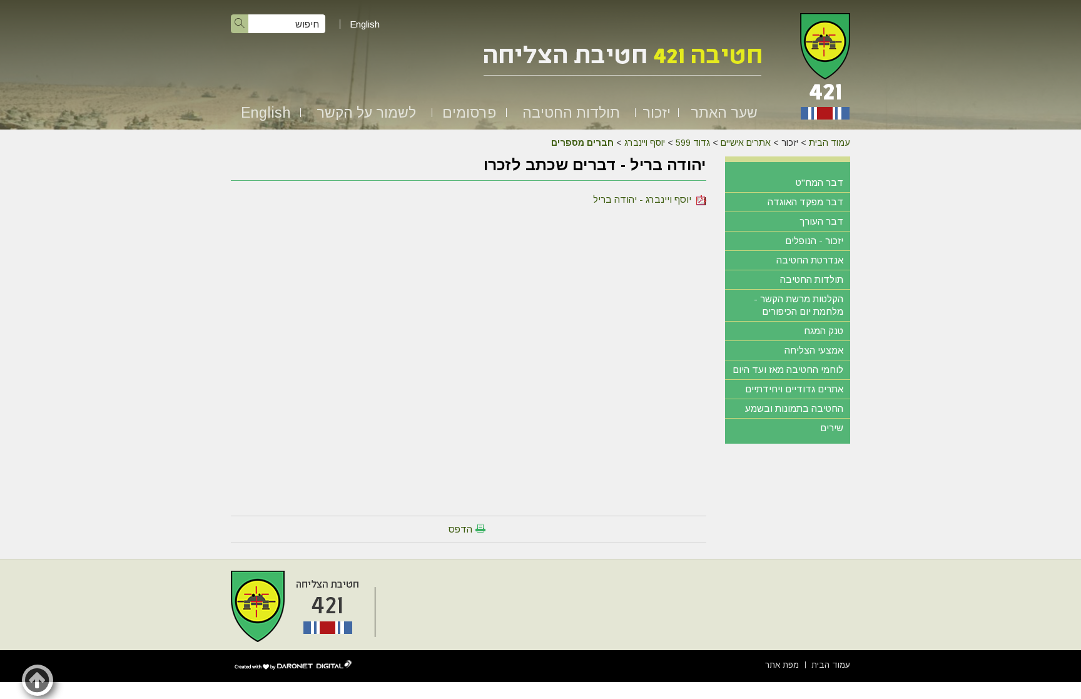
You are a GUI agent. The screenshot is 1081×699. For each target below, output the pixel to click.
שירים (831, 427)
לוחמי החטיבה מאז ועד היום (788, 369)
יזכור (656, 113)
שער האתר (724, 113)
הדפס (460, 529)
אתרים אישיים (746, 143)
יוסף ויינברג (644, 143)
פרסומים (469, 113)
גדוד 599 (693, 143)
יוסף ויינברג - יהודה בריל (644, 199)
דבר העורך (821, 221)
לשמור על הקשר (366, 113)
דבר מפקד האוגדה (805, 201)
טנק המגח (823, 330)
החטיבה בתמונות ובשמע (794, 408)
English (365, 24)
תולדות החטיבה (571, 113)
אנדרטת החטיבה (809, 260)
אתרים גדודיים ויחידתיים (794, 389)
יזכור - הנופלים (814, 240)
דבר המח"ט (819, 182)
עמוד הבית (829, 143)
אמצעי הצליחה (813, 350)
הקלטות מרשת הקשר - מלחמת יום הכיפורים (798, 305)
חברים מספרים (582, 143)
